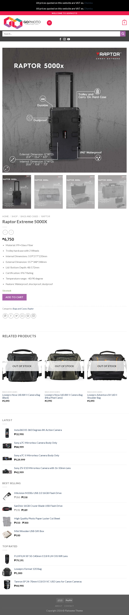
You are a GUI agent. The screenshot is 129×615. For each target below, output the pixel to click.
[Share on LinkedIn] (33, 315)
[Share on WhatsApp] (5, 315)
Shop (15, 216)
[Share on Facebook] (11, 315)
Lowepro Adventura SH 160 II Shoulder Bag (102, 396)
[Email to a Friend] (22, 315)
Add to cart (14, 297)
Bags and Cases (29, 216)
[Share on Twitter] (16, 315)
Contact (69, 606)
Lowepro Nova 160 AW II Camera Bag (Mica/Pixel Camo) (64, 396)
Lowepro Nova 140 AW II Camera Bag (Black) (21, 396)
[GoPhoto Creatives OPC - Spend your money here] (22, 23)
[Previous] (9, 110)
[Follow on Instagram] (64, 39)
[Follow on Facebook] (60, 39)
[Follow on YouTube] (68, 39)
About (58, 606)
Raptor (45, 216)
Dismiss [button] (88, 2)
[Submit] (123, 34)
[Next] (120, 110)
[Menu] (49, 22)
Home (5, 216)
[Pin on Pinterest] (28, 315)
